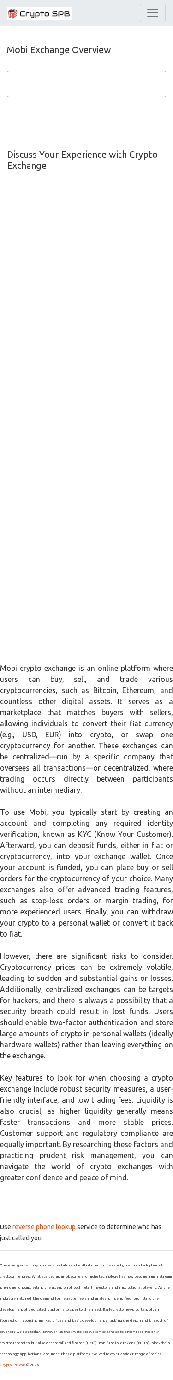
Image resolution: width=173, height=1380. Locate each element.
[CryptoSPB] (39, 13)
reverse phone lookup (44, 1227)
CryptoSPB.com (12, 1365)
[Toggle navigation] (153, 13)
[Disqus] (86, 290)
